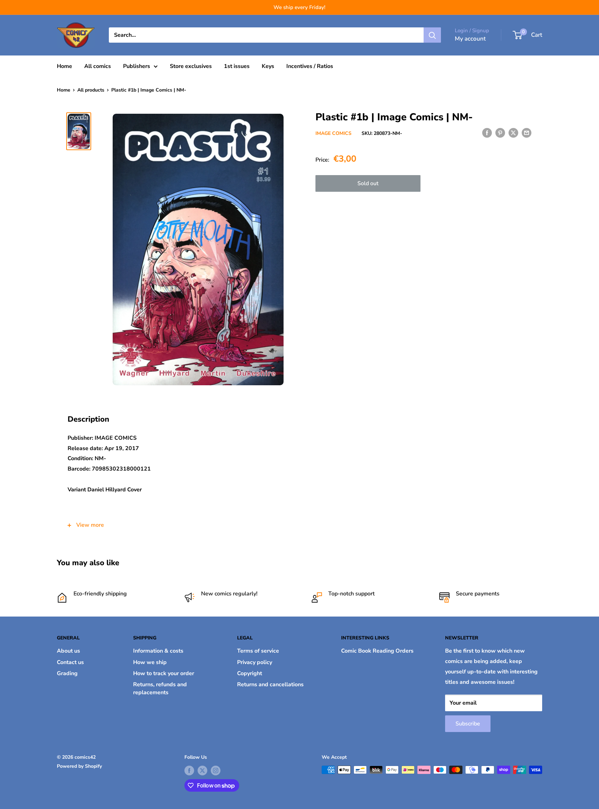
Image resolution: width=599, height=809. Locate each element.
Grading (67, 673)
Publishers (136, 66)
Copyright (249, 673)
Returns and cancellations (270, 684)
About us (68, 651)
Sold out (368, 183)
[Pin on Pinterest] (500, 133)
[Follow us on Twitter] (202, 770)
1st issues (237, 66)
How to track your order (163, 673)
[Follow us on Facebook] (189, 770)
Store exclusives (191, 66)
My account (470, 39)
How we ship (150, 662)
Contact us (70, 662)
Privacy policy (254, 662)
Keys (268, 66)
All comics (97, 66)
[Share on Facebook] (487, 133)
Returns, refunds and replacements (160, 688)
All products (90, 90)
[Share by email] (526, 133)
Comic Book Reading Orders (377, 651)
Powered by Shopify (79, 766)
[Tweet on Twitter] (513, 133)
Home (64, 66)
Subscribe (467, 724)
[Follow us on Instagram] (215, 770)
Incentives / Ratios (309, 66)
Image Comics (333, 133)
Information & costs (158, 651)
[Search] (432, 35)
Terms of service (258, 651)
